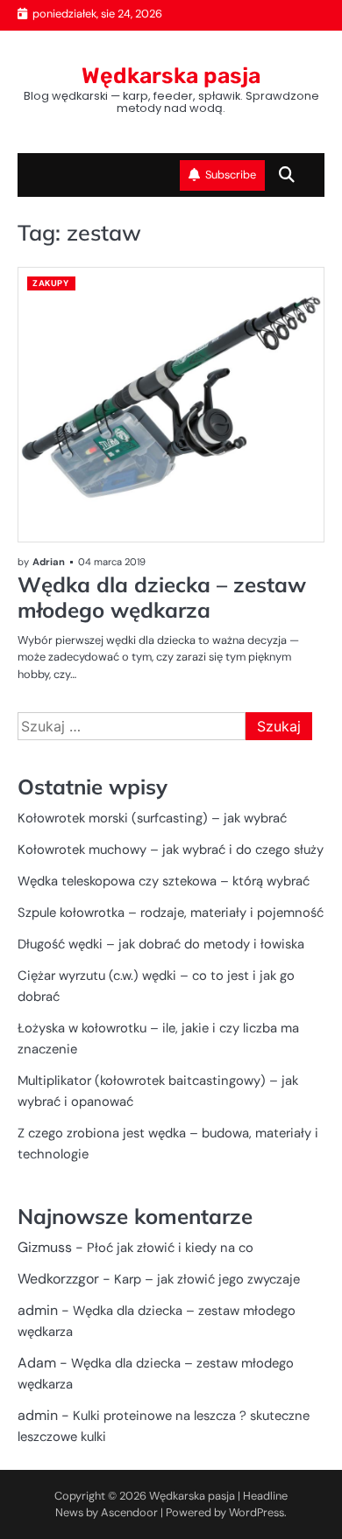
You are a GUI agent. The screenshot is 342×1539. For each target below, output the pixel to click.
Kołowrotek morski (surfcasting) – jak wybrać (152, 818)
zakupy (50, 283)
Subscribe (230, 174)
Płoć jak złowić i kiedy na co (170, 1247)
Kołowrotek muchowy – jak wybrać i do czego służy (171, 849)
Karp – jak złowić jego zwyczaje (207, 1279)
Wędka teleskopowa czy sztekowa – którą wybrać (164, 881)
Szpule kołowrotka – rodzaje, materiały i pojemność (171, 912)
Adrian (48, 562)
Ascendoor (129, 1512)
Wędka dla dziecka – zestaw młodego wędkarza (162, 597)
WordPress (256, 1512)
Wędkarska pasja (171, 75)
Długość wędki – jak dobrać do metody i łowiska (161, 944)
